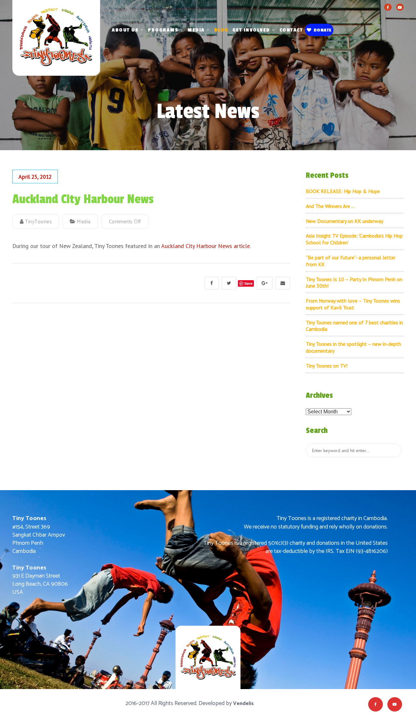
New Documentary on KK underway (344, 221)
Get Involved (251, 30)
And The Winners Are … (330, 206)
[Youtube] (400, 7)
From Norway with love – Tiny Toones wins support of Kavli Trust (353, 304)
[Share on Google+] (264, 283)
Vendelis (243, 703)
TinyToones (38, 221)
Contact (291, 30)
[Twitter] (229, 283)
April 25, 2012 (35, 176)
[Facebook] (388, 7)
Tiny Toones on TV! (326, 365)
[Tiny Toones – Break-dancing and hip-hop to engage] (56, 45)
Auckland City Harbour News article (205, 246)
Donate (323, 30)
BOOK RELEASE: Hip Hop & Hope (343, 191)
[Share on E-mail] (282, 283)
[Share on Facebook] (211, 283)
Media (196, 30)
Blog (221, 30)
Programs (163, 30)
